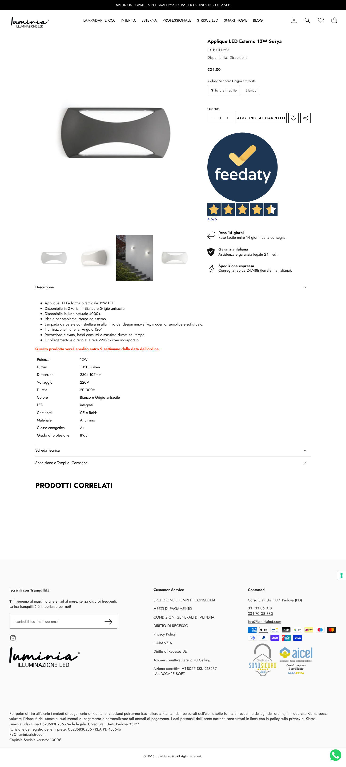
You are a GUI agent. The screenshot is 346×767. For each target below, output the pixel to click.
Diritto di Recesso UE (170, 651)
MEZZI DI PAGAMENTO (172, 608)
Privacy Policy (164, 634)
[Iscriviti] (108, 621)
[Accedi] (294, 20)
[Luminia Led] (30, 23)
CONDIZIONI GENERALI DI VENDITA (183, 617)
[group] (53, 258)
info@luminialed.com (264, 621)
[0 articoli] (334, 20)
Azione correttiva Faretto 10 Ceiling (181, 660)
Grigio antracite (224, 90)
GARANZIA (162, 643)
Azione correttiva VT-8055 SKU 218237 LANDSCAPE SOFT (185, 671)
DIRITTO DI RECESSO (170, 625)
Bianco (251, 90)
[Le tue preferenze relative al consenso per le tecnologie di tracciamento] (341, 575)
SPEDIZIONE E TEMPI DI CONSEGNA (184, 600)
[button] (307, 20)
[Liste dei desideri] (320, 20)
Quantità (213, 109)
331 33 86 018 (260, 608)
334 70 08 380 (260, 613)
